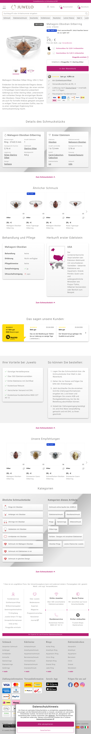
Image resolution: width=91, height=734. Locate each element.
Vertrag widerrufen (11, 726)
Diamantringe (7, 664)
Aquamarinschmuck (32, 654)
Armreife (5, 657)
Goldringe (6, 668)
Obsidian (53, 142)
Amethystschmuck (31, 650)
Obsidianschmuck (73, 514)
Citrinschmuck (29, 661)
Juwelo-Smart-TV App (13, 617)
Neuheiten (57, 18)
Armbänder (6, 654)
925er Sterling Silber (10, 156)
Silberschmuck (75, 522)
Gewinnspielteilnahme (13, 610)
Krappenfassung (76, 155)
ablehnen (52, 716)
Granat (70, 664)
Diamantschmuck (31, 664)
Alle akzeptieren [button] (45, 724)
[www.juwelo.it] (86, 727)
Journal (34, 620)
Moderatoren (35, 602)
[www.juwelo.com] (82, 727)
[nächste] (86, 211)
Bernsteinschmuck (31, 657)
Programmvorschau (34, 613)
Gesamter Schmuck (9, 647)
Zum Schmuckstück (44, 177)
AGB (13, 724)
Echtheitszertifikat (13, 602)
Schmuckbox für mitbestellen (69, 48)
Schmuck (7, 18)
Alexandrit (72, 647)
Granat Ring (50, 664)
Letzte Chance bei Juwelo (73, 544)
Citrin (70, 661)
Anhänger (6, 650)
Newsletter (34, 617)
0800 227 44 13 (56, 625)
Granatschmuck (30, 668)
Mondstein (72, 668)
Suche (87, 13)
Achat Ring (50, 647)
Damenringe (61, 522)
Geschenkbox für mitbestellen (70, 53)
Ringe (51, 522)
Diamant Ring (51, 661)
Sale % (79, 18)
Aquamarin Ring (52, 654)
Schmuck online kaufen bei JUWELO (62, 507)
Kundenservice (13, 599)
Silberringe (53, 529)
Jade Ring (50, 668)
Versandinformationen (13, 620)
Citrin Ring (50, 657)
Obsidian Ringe (54, 544)
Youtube (76, 684)
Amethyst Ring (51, 650)
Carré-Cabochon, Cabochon (56, 156)
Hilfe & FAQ (13, 624)
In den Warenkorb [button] (67, 68)
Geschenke (34, 18)
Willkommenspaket (13, 606)
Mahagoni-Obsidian (77, 142)
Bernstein (71, 657)
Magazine (34, 610)
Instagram (82, 684)
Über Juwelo (34, 599)
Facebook (70, 684)
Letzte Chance (69, 18)
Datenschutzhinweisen (44, 719)
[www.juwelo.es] (77, 727)
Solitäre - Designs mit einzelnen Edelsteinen (65, 537)
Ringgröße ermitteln (13, 627)
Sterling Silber (30, 148)
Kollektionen (45, 18)
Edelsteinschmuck (20, 18)
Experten (34, 606)
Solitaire (8, 164)
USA (70, 164)
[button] (4, 7)
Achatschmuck (30, 647)
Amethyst (71, 650)
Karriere (5, 724)
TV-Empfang (13, 613)
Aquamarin (72, 654)
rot (50, 164)
